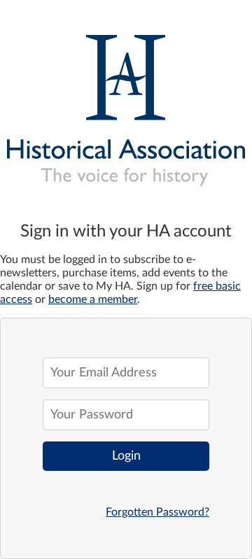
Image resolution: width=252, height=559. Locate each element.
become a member (92, 299)
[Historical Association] (126, 105)
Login (126, 456)
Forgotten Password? (157, 512)
